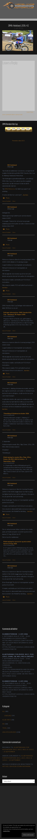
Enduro (8, 715)
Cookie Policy (6, 831)
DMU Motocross (10, 189)
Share (13, 201)
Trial (4, 728)
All (3, 711)
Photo (8, 198)
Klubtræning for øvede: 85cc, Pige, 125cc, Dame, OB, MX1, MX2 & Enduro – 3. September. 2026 (17, 459)
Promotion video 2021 (18, 140)
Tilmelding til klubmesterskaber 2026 (16, 413)
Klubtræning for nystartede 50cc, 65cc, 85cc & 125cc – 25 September (18, 749)
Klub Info (6, 720)
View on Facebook (6, 201)
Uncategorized (9, 732)
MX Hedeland (12, 165)
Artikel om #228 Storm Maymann (16, 766)
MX (3, 724)
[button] (18, 12)
